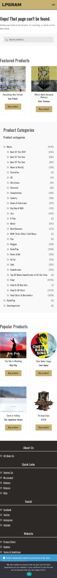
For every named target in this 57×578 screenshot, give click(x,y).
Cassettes (14, 172)
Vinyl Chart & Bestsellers (21, 295)
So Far (13, 259)
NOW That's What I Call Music (23, 233)
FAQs (5, 493)
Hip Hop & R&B (16, 208)
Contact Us (8, 472)
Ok (29, 574)
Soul (12, 264)
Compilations (16, 192)
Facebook (7, 509)
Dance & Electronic (18, 203)
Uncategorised (13, 305)
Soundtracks (15, 269)
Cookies (6, 546)
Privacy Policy (9, 541)
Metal (12, 223)
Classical (14, 187)
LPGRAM (11, 4)
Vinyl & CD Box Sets (19, 285)
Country (13, 198)
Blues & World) (16, 167)
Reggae (13, 244)
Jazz (12, 213)
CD (11, 177)
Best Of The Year (17, 157)
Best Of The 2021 (18, 152)
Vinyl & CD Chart (17, 290)
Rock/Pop (14, 249)
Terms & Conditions (12, 552)
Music (9, 146)
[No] (53, 569)
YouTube (6, 525)
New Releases (16, 228)
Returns (6, 488)
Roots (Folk (15, 254)
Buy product (13, 106)
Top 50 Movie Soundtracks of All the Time (28, 274)
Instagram (8, 520)
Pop (12, 239)
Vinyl (12, 280)
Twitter (6, 514)
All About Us (8, 455)
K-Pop (13, 218)
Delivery (6, 482)
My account (8, 477)
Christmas (15, 182)
